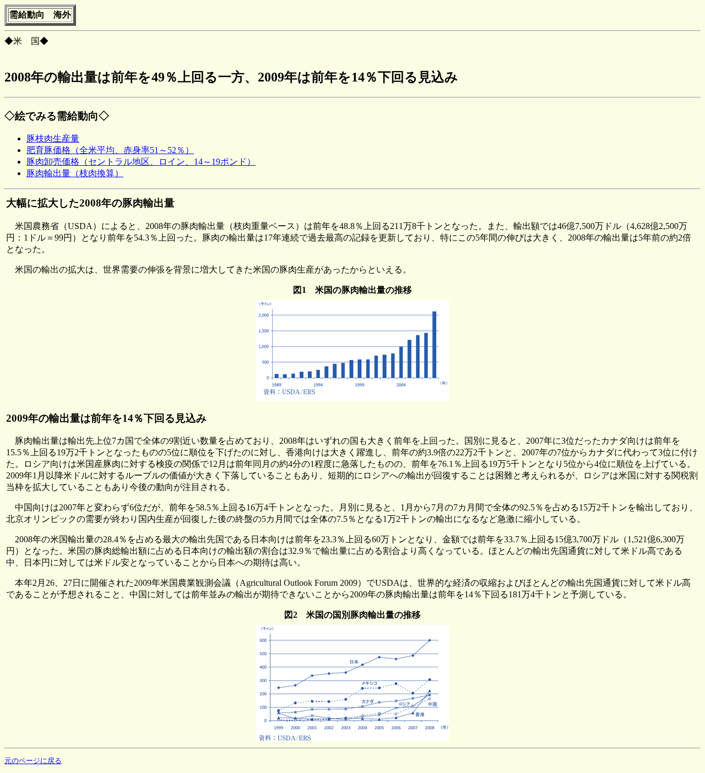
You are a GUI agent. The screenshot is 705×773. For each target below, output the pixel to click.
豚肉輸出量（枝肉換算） (74, 173)
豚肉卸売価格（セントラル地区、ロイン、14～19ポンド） (141, 161)
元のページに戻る (33, 760)
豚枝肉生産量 (52, 138)
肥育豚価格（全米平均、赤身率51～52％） (110, 150)
